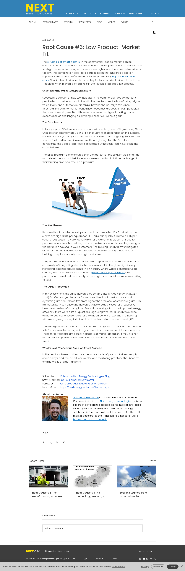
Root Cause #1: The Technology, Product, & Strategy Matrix (90, 494)
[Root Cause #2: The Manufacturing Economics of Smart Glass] (48, 476)
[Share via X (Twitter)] (50, 442)
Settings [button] (145, 566)
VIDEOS (111, 22)
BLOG (100, 22)
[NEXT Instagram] (147, 558)
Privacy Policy (118, 566)
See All (153, 460)
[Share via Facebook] (43, 442)
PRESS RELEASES (50, 22)
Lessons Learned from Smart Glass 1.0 (133, 494)
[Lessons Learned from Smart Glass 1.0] (136, 476)
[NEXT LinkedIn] (143, 558)
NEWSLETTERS (85, 22)
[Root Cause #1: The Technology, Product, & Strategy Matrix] (92, 476)
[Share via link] (63, 442)
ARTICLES (68, 22)
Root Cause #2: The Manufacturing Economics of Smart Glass (48, 494)
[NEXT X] (154, 558)
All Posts (33, 22)
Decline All (158, 566)
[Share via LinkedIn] (57, 442)
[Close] (181, 567)
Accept (172, 566)
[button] (152, 22)
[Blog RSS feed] (154, 32)
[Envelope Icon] (140, 558)
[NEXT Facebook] (151, 558)
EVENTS (124, 22)
